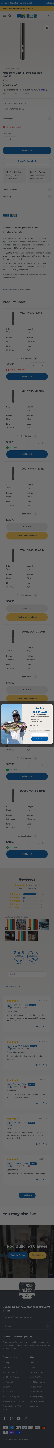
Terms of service (33, 731)
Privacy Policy (47, 730)
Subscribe (39, 739)
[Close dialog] (51, 706)
